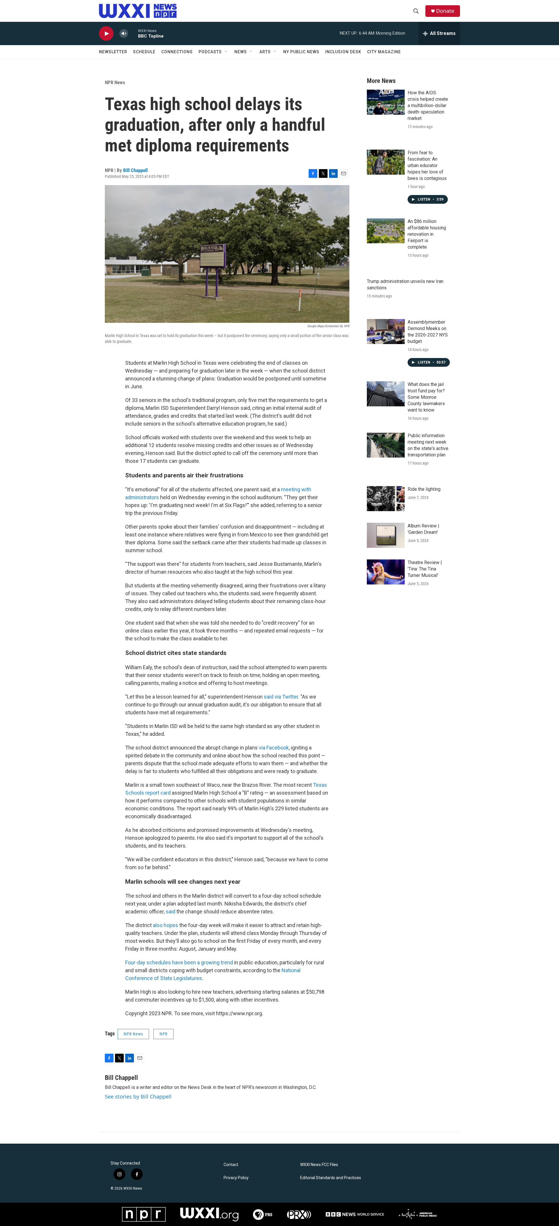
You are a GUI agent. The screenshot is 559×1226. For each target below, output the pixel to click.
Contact (231, 1165)
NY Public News (301, 51)
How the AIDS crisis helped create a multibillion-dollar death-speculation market (428, 105)
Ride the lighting (424, 489)
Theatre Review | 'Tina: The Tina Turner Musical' (425, 569)
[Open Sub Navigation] (226, 51)
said (170, 911)
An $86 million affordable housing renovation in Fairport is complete (427, 234)
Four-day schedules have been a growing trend (179, 962)
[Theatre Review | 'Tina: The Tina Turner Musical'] (386, 571)
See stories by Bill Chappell (138, 1096)
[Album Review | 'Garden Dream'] (386, 535)
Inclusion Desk (343, 51)
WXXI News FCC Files (319, 1165)
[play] (106, 33)
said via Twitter (281, 697)
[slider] (133, 33)
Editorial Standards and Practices (330, 1178)
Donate (445, 11)
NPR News (115, 82)
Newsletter (113, 51)
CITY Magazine (384, 51)
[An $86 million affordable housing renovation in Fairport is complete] (386, 230)
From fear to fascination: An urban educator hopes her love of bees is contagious (427, 165)
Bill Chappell (135, 170)
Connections (177, 51)
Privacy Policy (236, 1178)
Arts (265, 51)
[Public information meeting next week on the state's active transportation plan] (386, 445)
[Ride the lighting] (386, 498)
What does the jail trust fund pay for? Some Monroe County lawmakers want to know (426, 397)
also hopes (165, 925)
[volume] (124, 33)
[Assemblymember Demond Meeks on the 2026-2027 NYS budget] (386, 331)
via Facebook (274, 748)
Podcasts (210, 51)
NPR (163, 1034)
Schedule (144, 51)
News (240, 51)
